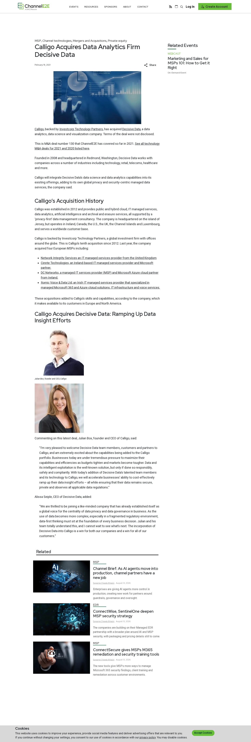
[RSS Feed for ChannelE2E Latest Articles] (170, 6)
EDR (96, 605)
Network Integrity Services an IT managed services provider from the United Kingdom (99, 258)
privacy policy (148, 737)
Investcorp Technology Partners (81, 129)
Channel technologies (57, 41)
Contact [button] (142, 6)
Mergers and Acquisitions (90, 41)
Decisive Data (131, 129)
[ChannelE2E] (33, 6)
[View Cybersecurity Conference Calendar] (176, 6)
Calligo (39, 129)
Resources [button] (91, 6)
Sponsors (110, 6)
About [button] (127, 6)
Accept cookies (203, 732)
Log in (190, 6)
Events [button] (73, 6)
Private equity (117, 41)
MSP (38, 41)
